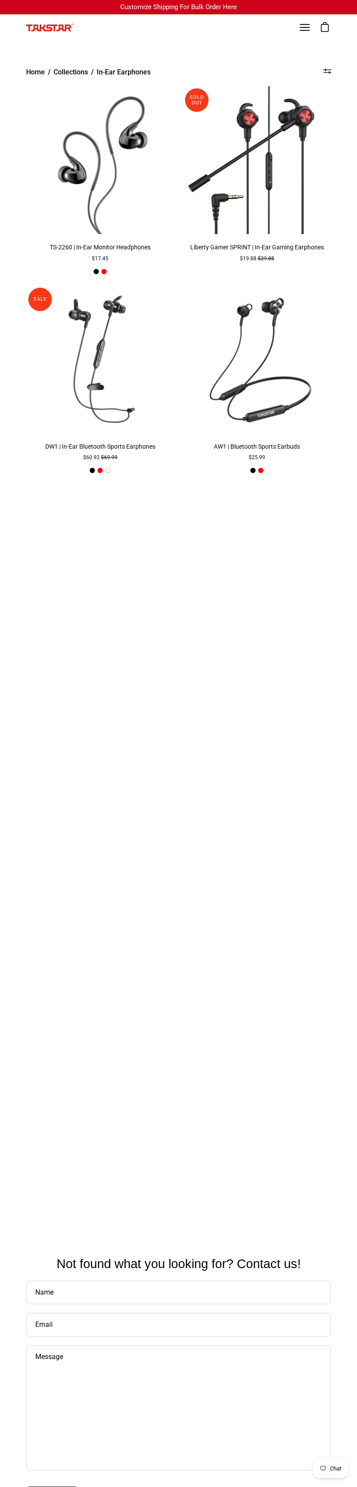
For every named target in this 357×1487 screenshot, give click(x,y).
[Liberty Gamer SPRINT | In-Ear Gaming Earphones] (257, 160)
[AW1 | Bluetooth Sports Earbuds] (257, 359)
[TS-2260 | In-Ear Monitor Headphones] (100, 160)
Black (96, 271)
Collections (71, 72)
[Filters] (327, 71)
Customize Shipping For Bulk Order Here (178, 7)
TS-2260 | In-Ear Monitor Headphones (100, 247)
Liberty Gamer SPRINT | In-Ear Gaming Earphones (257, 247)
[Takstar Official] (50, 27)
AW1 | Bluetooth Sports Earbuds (257, 446)
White (108, 470)
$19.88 (257, 258)
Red (104, 271)
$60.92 (100, 457)
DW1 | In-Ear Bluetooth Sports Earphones (100, 446)
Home (35, 72)
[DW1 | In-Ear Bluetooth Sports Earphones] (100, 359)
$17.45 (100, 258)
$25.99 (257, 457)
